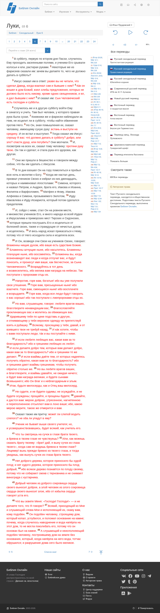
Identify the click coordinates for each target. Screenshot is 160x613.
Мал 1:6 (94, 204)
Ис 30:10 (97, 122)
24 (94, 41)
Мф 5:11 (97, 107)
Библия (12, 32)
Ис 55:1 (97, 102)
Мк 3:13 (94, 91)
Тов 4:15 (94, 146)
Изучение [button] (64, 11)
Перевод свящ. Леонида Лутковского (124, 136)
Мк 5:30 (97, 96)
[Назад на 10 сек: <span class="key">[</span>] (115, 32)
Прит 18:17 (98, 188)
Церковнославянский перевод (127, 146)
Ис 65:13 (97, 117)
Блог (50, 574)
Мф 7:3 (97, 185)
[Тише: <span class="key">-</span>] (113, 44)
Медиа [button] (100, 11)
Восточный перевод (122, 106)
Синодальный (26, 32)
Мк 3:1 (93, 86)
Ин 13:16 (97, 177)
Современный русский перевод (128, 90)
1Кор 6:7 (97, 136)
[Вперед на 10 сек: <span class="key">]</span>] (145, 32)
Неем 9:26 (95, 115)
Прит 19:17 (95, 170)
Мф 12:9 (96, 83)
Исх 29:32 (97, 73)
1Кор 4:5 (97, 156)
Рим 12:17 (95, 141)
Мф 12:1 (94, 60)
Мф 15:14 (95, 175)
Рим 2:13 (94, 209)
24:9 (100, 75)
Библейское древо (56, 577)
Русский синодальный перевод (128, 60)
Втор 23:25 (97, 57)
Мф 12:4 (94, 68)
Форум (89, 598)
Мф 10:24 (95, 182)
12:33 (93, 193)
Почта (88, 595)
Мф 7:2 (94, 159)
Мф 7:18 (97, 190)
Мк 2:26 (94, 70)
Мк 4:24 (94, 167)
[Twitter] (123, 581)
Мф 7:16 (97, 196)
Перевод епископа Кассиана (128, 154)
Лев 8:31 (94, 75)
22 (81, 41)
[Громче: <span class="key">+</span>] (124, 44)
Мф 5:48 (97, 154)
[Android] (129, 593)
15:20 (93, 180)
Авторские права (94, 580)
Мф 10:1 (97, 88)
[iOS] (123, 593)
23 (88, 41)
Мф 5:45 (94, 151)
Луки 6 (39, 32)
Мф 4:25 (97, 94)
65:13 (97, 104)
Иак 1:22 (97, 201)
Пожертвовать (146, 608)
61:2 (92, 104)
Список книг (50, 551)
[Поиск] (100, 4)
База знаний (91, 592)
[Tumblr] (129, 581)
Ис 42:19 (97, 172)
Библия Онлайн (29, 8)
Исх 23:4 (97, 128)
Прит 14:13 (95, 120)
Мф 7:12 (97, 143)
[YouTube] (137, 576)
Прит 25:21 (95, 133)
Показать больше (119, 161)
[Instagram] (143, 576)
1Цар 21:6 (97, 65)
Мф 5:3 (97, 99)
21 (75, 41)
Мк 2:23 (94, 62)
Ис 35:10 (94, 112)
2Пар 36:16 (98, 109)
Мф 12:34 (98, 198)
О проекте (90, 577)
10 (56, 41)
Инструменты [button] (83, 11)
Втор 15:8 (98, 148)
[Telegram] (149, 576)
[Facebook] (130, 576)
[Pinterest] (135, 581)
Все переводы (120, 177)
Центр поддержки (94, 589)
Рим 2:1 (94, 162)
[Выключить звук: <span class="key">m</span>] (136, 44)
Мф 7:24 (97, 211)
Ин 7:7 (93, 125)
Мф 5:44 (94, 130)
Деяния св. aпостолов (27, 580)
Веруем (89, 574)
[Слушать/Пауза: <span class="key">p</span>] (130, 32)
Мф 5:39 (94, 138)
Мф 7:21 (94, 206)
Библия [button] (49, 11)
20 (69, 41)
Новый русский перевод (126, 98)
